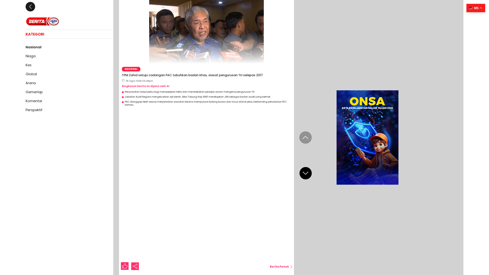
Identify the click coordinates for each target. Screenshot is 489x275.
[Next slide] (306, 173)
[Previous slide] (305, 137)
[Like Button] (125, 266)
